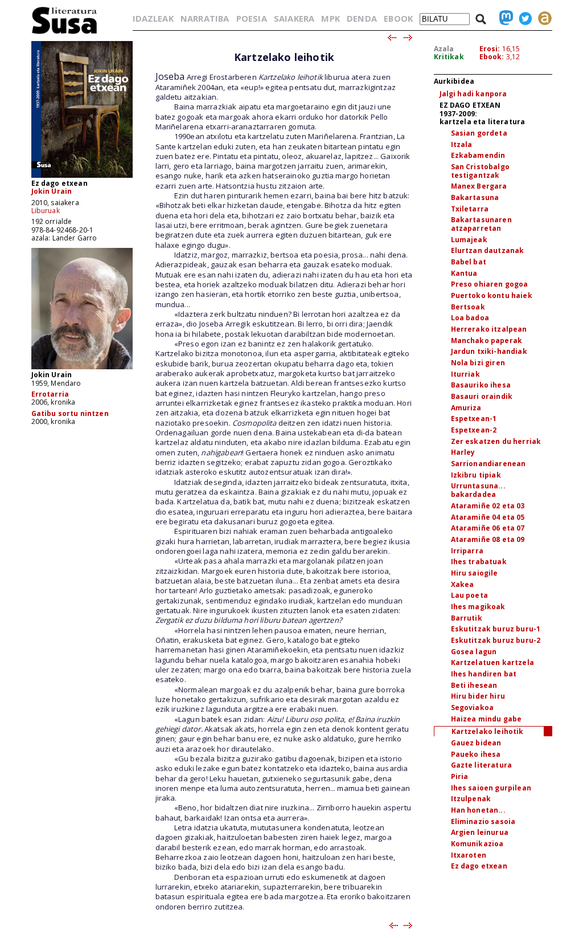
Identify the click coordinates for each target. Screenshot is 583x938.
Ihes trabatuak (479, 561)
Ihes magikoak (478, 606)
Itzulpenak (471, 799)
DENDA (362, 18)
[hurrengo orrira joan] (408, 38)
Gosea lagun (474, 651)
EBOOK (398, 18)
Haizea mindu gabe (486, 719)
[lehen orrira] (64, 33)
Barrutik (466, 618)
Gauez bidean (476, 743)
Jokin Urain (51, 191)
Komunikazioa (477, 844)
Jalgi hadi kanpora (473, 94)
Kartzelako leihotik (487, 731)
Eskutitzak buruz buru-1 (496, 629)
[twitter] (522, 18)
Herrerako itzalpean (489, 329)
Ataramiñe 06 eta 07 (488, 528)
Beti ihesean (474, 685)
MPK (330, 18)
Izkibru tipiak (476, 475)
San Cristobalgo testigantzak (480, 171)
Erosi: (489, 49)
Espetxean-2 (474, 430)
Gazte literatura (481, 765)
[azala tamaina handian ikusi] (82, 177)
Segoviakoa (472, 707)
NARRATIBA (204, 18)
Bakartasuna (475, 197)
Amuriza (466, 408)
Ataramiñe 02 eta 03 (488, 506)
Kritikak (449, 57)
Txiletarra (470, 209)
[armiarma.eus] (542, 18)
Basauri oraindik (482, 396)
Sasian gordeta (479, 133)
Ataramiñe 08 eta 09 (488, 539)
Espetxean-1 (474, 418)
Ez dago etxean (479, 866)
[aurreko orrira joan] (391, 38)
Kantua (464, 273)
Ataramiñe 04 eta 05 (488, 517)
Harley (463, 452)
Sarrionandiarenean (488, 463)
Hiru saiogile (474, 573)
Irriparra (467, 551)
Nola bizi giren (478, 363)
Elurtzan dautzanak (487, 250)
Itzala (462, 144)
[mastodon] (503, 18)
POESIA (251, 18)
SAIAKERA (294, 18)
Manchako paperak (487, 340)
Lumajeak (469, 239)
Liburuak (45, 210)
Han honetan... (478, 810)
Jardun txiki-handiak (489, 351)
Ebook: (491, 57)
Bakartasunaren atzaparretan (481, 224)
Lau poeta (469, 595)
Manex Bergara (479, 186)
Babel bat (468, 262)
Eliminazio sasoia (483, 821)
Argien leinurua (479, 832)
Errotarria (50, 394)
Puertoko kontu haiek (491, 295)
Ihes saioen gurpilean (491, 788)
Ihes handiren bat (484, 674)
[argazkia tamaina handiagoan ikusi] (82, 368)
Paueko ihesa (476, 754)
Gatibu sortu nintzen (70, 413)
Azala (444, 49)
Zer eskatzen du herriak (496, 441)
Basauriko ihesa (481, 385)
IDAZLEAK (153, 18)
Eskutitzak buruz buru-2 (496, 640)
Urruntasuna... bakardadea (478, 490)
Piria (460, 776)
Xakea (462, 584)
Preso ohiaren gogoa (489, 284)
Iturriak (465, 374)
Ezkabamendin (478, 155)
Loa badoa (470, 318)
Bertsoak (468, 307)
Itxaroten (468, 855)
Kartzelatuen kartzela (492, 662)
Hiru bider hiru (478, 696)
